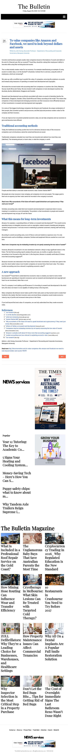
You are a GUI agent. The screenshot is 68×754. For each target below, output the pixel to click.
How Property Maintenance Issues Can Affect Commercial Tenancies (33, 645)
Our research (6, 276)
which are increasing (15, 74)
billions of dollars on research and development (38, 223)
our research (24, 62)
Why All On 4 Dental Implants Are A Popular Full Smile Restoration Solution (54, 647)
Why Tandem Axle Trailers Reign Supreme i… (16, 508)
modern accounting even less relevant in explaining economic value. (23, 266)
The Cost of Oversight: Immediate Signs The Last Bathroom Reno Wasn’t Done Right (54, 702)
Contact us (12, 730)
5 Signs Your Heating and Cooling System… (15, 461)
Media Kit (56, 730)
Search (50, 730)
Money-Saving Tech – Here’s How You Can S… (17, 477)
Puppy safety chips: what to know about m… (17, 492)
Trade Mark (36, 730)
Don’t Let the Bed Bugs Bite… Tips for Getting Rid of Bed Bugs (33, 696)
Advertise (43, 730)
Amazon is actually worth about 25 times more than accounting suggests (28, 333)
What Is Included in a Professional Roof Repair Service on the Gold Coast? (10, 557)
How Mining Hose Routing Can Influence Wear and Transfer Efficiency (10, 598)
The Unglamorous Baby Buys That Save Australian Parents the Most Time (32, 557)
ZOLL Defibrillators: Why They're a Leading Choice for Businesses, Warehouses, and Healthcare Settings (11, 653)
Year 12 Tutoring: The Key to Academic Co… (15, 445)
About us (19, 730)
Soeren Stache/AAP (44, 190)
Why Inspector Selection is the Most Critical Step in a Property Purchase (10, 700)
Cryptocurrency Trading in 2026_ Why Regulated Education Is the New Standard (55, 557)
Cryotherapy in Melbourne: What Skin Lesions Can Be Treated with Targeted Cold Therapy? (33, 602)
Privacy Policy (27, 730)
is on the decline (21, 72)
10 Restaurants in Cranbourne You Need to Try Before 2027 (54, 598)
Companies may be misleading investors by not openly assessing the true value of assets (37, 244)
